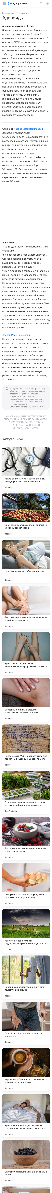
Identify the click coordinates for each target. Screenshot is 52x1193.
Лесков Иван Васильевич (28, 128)
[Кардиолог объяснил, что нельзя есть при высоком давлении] (26, 1069)
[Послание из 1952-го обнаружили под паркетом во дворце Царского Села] (26, 746)
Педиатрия (24, 13)
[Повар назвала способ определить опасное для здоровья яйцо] (26, 884)
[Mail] (10, 3)
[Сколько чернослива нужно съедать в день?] (26, 1162)
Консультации (8, 13)
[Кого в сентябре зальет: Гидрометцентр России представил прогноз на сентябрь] (26, 931)
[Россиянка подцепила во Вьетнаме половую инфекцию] (26, 977)
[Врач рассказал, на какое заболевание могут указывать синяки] (26, 653)
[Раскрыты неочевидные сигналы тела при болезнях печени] (26, 607)
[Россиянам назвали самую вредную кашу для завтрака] (26, 838)
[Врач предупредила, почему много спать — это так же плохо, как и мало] (26, 1115)
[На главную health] (20, 3)
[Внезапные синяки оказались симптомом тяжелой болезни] (26, 700)
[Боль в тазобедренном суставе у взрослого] (26, 1023)
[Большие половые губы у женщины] (26, 561)
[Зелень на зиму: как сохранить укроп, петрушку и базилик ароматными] (26, 792)
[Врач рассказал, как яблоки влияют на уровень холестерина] (26, 515)
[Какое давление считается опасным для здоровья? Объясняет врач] (26, 469)
